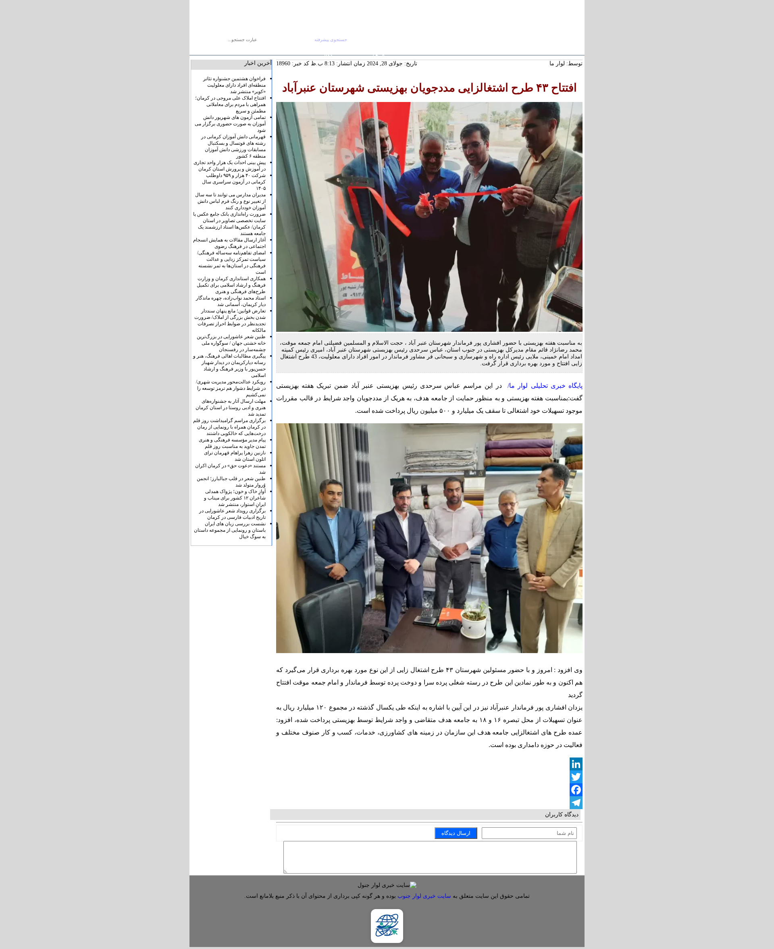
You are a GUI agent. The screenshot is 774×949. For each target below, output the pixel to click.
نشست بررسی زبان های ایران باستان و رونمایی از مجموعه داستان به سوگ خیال (230, 530)
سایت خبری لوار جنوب (424, 896)
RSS (328, 56)
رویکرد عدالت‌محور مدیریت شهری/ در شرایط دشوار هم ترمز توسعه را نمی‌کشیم (231, 388)
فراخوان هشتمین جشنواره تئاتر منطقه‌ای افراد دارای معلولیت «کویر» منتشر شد (234, 85)
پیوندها (278, 49)
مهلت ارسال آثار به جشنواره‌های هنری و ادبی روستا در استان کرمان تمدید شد (231, 407)
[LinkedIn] (429, 764)
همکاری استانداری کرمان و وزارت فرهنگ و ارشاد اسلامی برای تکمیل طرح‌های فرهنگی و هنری (231, 285)
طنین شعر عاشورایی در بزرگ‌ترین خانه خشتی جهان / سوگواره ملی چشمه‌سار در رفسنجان (231, 343)
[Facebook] (429, 789)
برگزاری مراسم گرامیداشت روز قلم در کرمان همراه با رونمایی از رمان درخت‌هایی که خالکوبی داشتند (229, 427)
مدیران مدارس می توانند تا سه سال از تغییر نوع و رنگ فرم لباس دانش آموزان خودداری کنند (230, 201)
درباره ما (257, 49)
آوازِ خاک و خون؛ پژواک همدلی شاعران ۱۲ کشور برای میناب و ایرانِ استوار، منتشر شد (235, 498)
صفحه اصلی (320, 49)
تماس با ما (232, 49)
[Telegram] (429, 802)
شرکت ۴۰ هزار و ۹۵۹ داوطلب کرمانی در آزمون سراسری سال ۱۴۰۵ (234, 182)
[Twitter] (429, 776)
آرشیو (296, 49)
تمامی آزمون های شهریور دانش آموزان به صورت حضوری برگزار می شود (230, 123)
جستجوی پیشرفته (330, 39)
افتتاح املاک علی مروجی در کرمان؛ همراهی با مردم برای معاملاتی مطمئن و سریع (230, 104)
